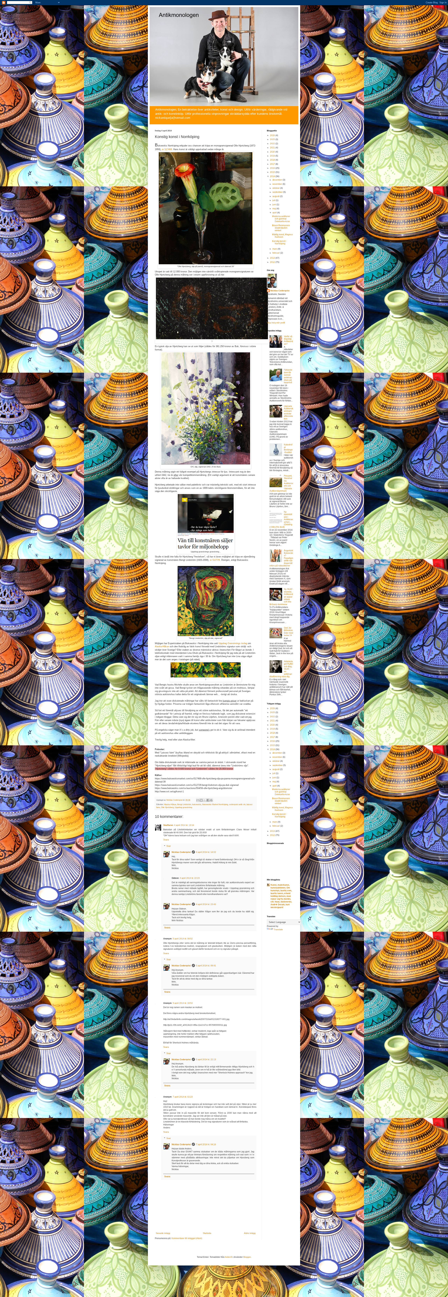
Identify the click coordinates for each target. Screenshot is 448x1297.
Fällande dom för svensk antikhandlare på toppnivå (288, 376)
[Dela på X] (204, 800)
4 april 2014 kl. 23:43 (206, 904)
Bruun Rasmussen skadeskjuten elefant (281, 228)
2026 (272, 135)
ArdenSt (229, 1257)
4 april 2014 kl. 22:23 (190, 878)
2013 (272, 258)
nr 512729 (215, 560)
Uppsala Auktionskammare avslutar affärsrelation (288, 412)
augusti (276, 196)
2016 (272, 168)
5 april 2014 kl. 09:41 (206, 965)
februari (276, 253)
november (277, 184)
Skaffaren (168, 825)
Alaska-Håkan (162, 646)
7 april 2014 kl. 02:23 (183, 1097)
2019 (272, 156)
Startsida (207, 1233)
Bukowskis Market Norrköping (215, 804)
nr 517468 (167, 149)
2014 (272, 176)
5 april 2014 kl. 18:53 (183, 1003)
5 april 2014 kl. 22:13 (206, 1059)
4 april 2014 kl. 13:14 (184, 825)
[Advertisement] (281, 988)
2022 (272, 143)
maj (274, 208)
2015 (272, 172)
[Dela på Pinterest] (211, 800)
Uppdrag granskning (183, 807)
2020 (272, 152)
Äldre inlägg (249, 1233)
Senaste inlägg (163, 1233)
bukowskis (196, 804)
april (274, 212)
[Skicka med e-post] (198, 800)
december (277, 180)
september (277, 192)
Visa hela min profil (276, 323)
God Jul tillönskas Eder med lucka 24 (288, 632)
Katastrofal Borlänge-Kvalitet (288, 448)
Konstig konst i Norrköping (279, 242)
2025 (272, 139)
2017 (272, 164)
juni (274, 204)
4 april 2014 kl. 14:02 (206, 852)
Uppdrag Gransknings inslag (233, 643)
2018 (272, 160)
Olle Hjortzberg (167, 807)
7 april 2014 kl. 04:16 (206, 1144)
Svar (168, 846)
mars (275, 249)
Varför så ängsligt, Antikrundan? (288, 340)
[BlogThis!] (201, 800)
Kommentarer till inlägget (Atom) (187, 1238)
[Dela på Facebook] (208, 800)
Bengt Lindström (184, 804)
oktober (276, 188)
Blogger (247, 1257)
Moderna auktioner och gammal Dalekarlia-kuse (281, 219)
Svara (166, 840)
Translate (278, 929)
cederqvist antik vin (237, 804)
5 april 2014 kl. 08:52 (183, 938)
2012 (272, 262)
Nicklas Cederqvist (181, 852)
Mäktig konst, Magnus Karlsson (282, 235)
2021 (272, 147)
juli (274, 200)
